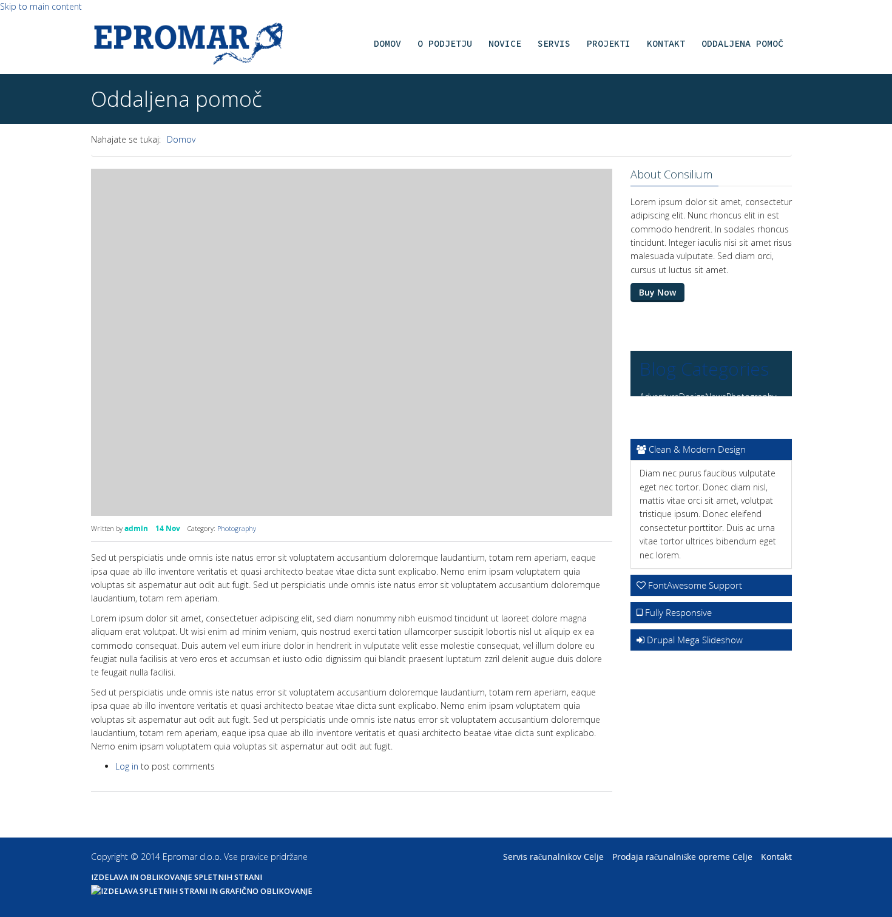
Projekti (608, 43)
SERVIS (554, 43)
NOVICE (504, 43)
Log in (126, 766)
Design (692, 396)
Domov (387, 43)
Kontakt (666, 43)
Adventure (659, 396)
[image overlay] (351, 342)
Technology (661, 417)
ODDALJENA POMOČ (742, 43)
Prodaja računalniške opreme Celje (682, 856)
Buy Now (657, 292)
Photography (236, 528)
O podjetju (444, 43)
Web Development (719, 417)
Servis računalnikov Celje (553, 856)
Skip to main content (41, 6)
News (715, 396)
